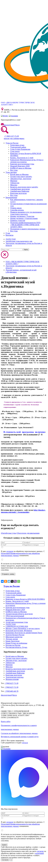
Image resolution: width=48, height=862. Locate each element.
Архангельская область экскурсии (19, 614)
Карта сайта (5, 721)
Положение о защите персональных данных (27, 229)
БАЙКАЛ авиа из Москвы (20, 168)
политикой (39, 853)
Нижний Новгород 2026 (20, 166)
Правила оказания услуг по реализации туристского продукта (26, 213)
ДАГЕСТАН (11, 239)
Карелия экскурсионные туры (22, 164)
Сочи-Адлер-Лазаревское (20, 149)
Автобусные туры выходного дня (19, 241)
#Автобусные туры (8, 533)
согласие (9, 551)
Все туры (14, 170)
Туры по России (12, 143)
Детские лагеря (12, 639)
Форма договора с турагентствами (24, 218)
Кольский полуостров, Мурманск (19, 631)
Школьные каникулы (14, 637)
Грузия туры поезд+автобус (21, 176)
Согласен (5, 860)
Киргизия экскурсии (18, 193)
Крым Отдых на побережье (16, 643)
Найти (26, 249)
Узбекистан (14, 183)
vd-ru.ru (25, 743)
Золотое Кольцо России (15, 635)
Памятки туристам (17, 220)
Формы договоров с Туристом (22, 216)
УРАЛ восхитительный (15, 616)
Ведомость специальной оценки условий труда (19, 737)
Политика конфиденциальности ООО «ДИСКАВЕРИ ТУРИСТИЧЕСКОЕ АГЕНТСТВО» (25, 225)
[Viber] (15, 581)
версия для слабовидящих (14, 138)
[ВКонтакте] (2, 581)
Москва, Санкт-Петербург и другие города (23, 628)
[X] (12, 581)
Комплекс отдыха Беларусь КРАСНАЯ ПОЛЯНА (25, 599)
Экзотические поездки (15, 677)
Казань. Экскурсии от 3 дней (21, 158)
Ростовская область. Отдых (16, 647)
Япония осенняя (12, 679)
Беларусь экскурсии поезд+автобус (24, 187)
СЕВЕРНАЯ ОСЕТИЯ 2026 (17, 626)
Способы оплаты (17, 210)
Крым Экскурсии (12, 641)
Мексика (13, 185)
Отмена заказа (16, 208)
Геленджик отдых (17, 145)
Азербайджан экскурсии (20, 189)
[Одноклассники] (5, 581)
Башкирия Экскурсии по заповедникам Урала (24, 633)
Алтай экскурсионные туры (17, 622)
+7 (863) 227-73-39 (11, 136)
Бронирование (11, 197)
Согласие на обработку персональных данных (19, 733)
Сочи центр (15, 151)
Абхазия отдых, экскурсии (20, 179)
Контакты (9, 235)
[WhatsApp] (18, 581)
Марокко (13, 181)
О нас (8, 233)
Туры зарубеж (11, 172)
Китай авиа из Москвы (19, 174)
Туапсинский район (18, 147)
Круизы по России (13, 645)
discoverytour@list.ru (12, 125)
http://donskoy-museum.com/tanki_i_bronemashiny (23, 511)
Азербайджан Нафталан (19, 191)
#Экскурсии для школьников (28, 533)
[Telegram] (8, 581)
